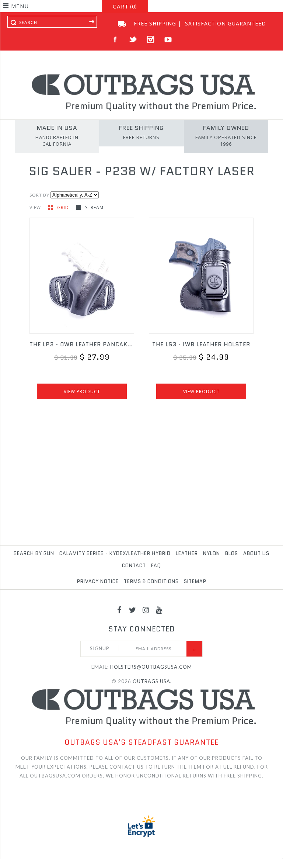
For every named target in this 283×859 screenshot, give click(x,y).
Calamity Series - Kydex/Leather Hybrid (115, 553)
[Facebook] (119, 609)
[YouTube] (159, 609)
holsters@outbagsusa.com (151, 667)
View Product (82, 391)
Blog (231, 553)
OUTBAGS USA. (152, 681)
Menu (20, 6)
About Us (256, 553)
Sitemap (195, 581)
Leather (187, 553)
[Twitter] (133, 609)
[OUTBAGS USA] (142, 75)
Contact (134, 565)
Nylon (211, 553)
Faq (156, 565)
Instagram (150, 39)
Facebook (115, 39)
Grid (63, 207)
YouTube (168, 39)
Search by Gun (34, 553)
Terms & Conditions (151, 581)
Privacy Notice (98, 581)
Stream (94, 207)
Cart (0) (125, 6)
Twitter (133, 39)
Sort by (39, 195)
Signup (99, 648)
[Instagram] (146, 609)
